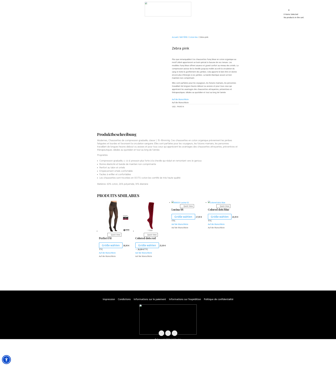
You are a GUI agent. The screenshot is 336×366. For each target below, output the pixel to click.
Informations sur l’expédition (185, 299)
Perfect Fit (105, 238)
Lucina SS (177, 209)
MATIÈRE (183, 37)
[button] (180, 99)
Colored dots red (145, 238)
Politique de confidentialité (218, 299)
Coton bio (193, 37)
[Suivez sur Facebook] (161, 333)
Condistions (124, 299)
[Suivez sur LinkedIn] (174, 333)
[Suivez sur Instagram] (168, 333)
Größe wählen (111, 245)
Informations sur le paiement (150, 299)
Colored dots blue (218, 209)
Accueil (175, 37)
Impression (109, 299)
